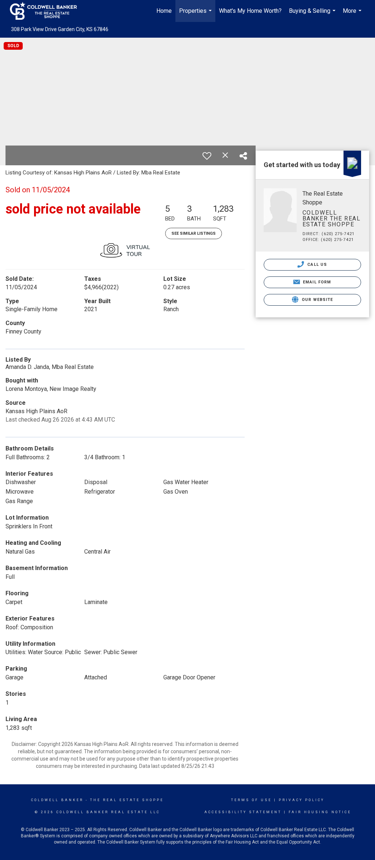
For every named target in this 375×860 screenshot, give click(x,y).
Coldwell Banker (57, 800)
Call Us (316, 264)
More (353, 14)
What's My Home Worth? (250, 10)
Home (164, 10)
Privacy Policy (301, 800)
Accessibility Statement (243, 812)
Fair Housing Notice (320, 812)
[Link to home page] (47, 11)
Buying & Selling (313, 14)
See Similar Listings (193, 233)
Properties (196, 14)
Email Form (316, 282)
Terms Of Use (251, 800)
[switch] (207, 155)
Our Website (316, 299)
